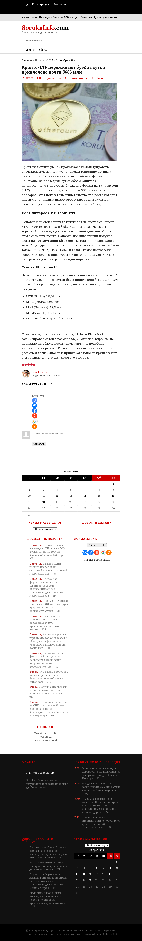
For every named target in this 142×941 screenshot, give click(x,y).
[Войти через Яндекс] (34, 415)
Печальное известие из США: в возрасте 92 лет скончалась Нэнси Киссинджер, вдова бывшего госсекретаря (48, 708)
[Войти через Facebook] (34, 410)
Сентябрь (62, 60)
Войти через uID (96, 545)
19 (57, 502)
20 (70, 502)
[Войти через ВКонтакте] (34, 405)
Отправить (39, 444)
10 (29, 495)
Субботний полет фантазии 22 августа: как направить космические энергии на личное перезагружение (47, 659)
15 (99, 495)
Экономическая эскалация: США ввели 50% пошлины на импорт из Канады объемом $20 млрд (47, 551)
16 (113, 495)
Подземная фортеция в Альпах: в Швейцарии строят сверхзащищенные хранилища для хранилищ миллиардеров (46, 587)
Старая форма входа (97, 559)
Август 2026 (71, 471)
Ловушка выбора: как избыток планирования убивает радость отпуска (48, 692)
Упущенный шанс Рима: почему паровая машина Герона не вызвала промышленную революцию (48, 899)
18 (43, 502)
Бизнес (101, 78)
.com (45, 28)
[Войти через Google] (35, 421)
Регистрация (40, 4)
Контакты (59, 4)
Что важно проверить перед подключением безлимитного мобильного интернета (48, 676)
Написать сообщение (40, 772)
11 (44, 495)
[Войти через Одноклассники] (34, 426)
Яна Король (40, 372)
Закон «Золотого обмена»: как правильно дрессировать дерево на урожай (48, 866)
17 (29, 502)
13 (71, 495)
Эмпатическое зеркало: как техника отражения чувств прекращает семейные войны (45, 622)
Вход (25, 4)
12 (72, 60)
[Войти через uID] (34, 400)
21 (85, 502)
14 (85, 495)
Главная (27, 60)
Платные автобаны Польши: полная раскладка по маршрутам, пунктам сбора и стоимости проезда (48, 852)
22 (99, 502)
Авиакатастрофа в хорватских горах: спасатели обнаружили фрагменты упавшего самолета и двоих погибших (48, 641)
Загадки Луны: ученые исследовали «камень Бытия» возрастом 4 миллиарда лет (48, 568)
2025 (50, 60)
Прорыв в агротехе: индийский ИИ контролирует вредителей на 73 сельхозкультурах (48, 606)
